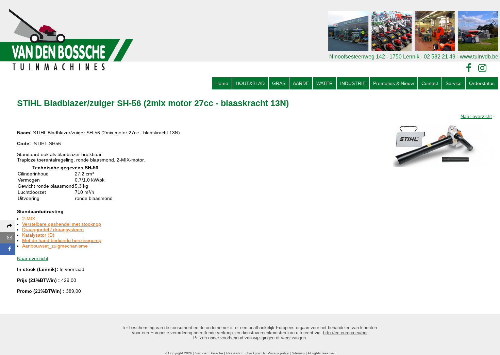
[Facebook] (468, 68)
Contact (429, 83)
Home (221, 83)
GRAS (278, 83)
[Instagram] (482, 68)
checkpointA (255, 353)
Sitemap (298, 353)
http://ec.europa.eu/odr (345, 332)
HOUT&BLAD (250, 83)
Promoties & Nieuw (393, 83)
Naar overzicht (476, 116)
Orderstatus (482, 83)
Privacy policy (278, 353)
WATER (324, 83)
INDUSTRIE (353, 83)
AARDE (301, 83)
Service (454, 83)
